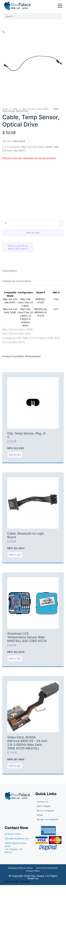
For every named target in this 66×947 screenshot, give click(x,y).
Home (5, 109)
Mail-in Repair (43, 806)
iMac (15, 109)
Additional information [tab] (16, 281)
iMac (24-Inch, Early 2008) (35, 109)
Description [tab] (9, 270)
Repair (40, 815)
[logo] (17, 6)
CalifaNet (24, 881)
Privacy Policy (33, 871)
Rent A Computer (45, 810)
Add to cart (33, 232)
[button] (3, 31)
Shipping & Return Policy (20, 868)
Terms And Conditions (47, 868)
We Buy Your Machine (48, 819)
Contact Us (42, 801)
